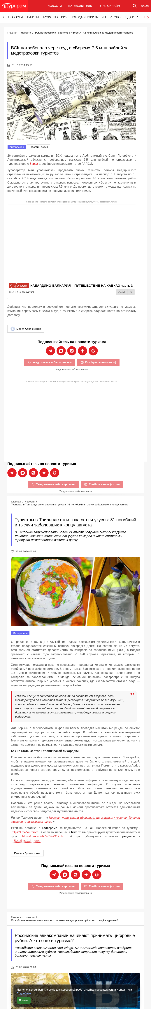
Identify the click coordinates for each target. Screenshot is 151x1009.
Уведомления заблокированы (52, 362)
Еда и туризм (136, 17)
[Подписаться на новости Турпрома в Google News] (93, 350)
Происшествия (55, 17)
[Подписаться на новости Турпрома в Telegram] (50, 350)
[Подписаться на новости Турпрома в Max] (61, 350)
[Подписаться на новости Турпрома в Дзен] (82, 350)
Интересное (111, 17)
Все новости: (12, 17)
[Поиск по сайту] (135, 6)
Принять (23, 1000)
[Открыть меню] (32, 6)
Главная (12, 32)
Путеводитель (80, 5)
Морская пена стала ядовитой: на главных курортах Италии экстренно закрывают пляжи (75, 819)
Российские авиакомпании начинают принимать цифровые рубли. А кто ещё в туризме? (64, 920)
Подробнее (24, 993)
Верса (33, 163)
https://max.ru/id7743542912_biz (43, 836)
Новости (55, 5)
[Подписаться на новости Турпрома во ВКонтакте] (71, 350)
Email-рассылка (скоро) (100, 362)
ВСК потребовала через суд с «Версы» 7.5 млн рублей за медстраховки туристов (84, 32)
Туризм (33, 17)
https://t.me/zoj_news (26, 840)
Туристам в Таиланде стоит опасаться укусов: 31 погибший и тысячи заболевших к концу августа (69, 504)
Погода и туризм (85, 17)
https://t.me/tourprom (25, 832)
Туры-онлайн (109, 5)
